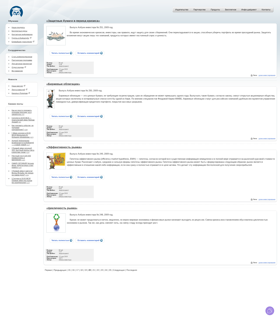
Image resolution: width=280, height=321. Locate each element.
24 (106, 270)
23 (102, 270)
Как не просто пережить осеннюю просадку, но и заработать (22, 112)
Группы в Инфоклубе (20, 38)
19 (85, 270)
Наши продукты (18, 28)
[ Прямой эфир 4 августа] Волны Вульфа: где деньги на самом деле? (22, 173)
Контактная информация (22, 34)
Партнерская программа (22, 60)
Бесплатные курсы (19, 31)
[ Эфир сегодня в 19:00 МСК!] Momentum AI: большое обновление (23, 135)
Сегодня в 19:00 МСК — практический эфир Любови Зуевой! (23, 120)
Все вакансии (17, 71)
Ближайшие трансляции (22, 42)
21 (94, 270)
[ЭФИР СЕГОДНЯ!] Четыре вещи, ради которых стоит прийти (23, 165)
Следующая (119, 270)
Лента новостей (18, 90)
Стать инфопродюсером (22, 57)
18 (81, 270)
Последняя (131, 270)
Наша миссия (17, 86)
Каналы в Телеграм (20, 93)
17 (77, 270)
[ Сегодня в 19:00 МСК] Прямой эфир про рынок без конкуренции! (22, 181)
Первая (48, 270)
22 (98, 270)
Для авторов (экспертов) (22, 64)
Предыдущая (60, 270)
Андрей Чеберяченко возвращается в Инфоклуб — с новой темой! (23, 143)
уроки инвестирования (267, 75)
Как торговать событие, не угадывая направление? (23, 128)
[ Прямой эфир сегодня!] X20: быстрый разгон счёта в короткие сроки (23, 150)
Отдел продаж (18, 67)
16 (73, 270)
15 (69, 270)
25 (110, 270)
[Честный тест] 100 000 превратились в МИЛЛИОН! (21, 158)
